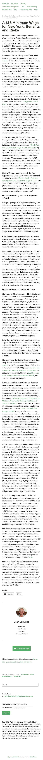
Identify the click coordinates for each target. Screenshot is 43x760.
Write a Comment (23, 648)
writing (5, 60)
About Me (5, 4)
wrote (31, 557)
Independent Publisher (13, 757)
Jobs (22, 7)
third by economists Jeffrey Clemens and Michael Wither (21, 374)
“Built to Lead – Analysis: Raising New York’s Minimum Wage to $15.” (20, 179)
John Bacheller (6, 16)
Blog (15, 9)
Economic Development (10, 7)
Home (36, 9)
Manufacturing (32, 7)
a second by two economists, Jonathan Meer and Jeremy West (20, 369)
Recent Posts (6, 9)
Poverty (23, 4)
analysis (5, 365)
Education (14, 4)
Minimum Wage (28, 16)
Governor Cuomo (18, 16)
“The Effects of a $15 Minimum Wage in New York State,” (20, 146)
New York (37, 16)
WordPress (33, 757)
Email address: (7, 708)
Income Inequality (26, 9)
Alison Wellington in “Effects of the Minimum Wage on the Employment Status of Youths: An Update (21, 401)
